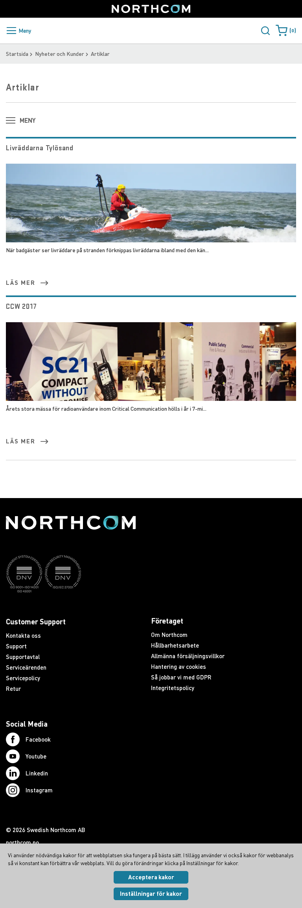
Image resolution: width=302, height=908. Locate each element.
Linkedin (37, 773)
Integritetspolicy (172, 687)
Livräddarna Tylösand (40, 147)
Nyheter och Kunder (59, 53)
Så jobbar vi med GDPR (181, 677)
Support (16, 646)
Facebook (38, 739)
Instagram (39, 790)
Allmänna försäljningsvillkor (188, 655)
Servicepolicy (23, 677)
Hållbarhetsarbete (175, 645)
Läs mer (20, 282)
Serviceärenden (26, 667)
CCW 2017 (21, 306)
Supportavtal (23, 656)
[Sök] (265, 30)
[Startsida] (151, 9)
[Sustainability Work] (71, 607)
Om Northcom (169, 634)
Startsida (17, 53)
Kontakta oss (23, 635)
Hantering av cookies (178, 666)
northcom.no (22, 842)
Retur (13, 688)
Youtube (36, 756)
